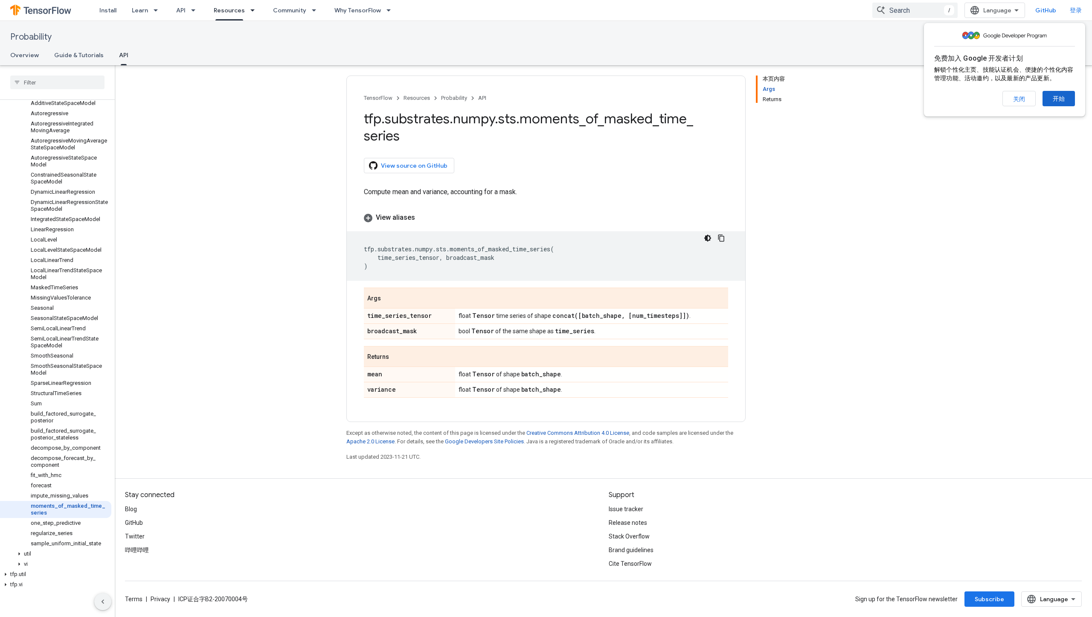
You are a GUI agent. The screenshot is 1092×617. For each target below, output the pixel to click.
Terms (133, 599)
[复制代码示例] (721, 238)
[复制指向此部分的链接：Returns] (397, 357)
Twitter (135, 536)
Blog (131, 509)
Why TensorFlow (357, 10)
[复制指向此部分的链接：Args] (389, 299)
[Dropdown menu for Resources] (255, 10)
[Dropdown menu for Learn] (158, 10)
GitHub (1045, 10)
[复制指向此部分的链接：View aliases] (423, 217)
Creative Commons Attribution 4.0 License (577, 433)
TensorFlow (378, 98)
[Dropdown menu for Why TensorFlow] (391, 10)
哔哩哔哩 (137, 550)
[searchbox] (57, 82)
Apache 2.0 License (370, 441)
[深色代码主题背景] (707, 238)
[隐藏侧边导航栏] (102, 601)
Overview (24, 55)
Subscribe (989, 599)
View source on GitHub (414, 165)
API (181, 10)
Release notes (628, 522)
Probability (31, 37)
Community (289, 10)
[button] (55, 554)
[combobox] (915, 10)
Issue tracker (626, 509)
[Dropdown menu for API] (196, 10)
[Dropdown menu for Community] (316, 10)
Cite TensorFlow (630, 563)
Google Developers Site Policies (484, 441)
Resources (229, 10)
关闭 (1019, 99)
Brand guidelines (631, 550)
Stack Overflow (629, 536)
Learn (140, 10)
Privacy (160, 599)
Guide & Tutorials (79, 55)
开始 (1059, 98)
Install (107, 10)
